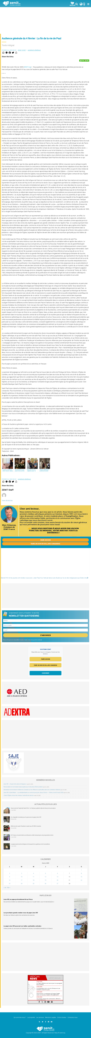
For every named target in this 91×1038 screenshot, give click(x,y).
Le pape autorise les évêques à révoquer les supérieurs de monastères (30, 844)
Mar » (8, 887)
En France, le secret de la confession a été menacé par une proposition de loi (32, 835)
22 (81, 880)
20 (57, 880)
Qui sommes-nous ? (20, 1017)
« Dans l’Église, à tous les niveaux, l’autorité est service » (19, 795)
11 (33, 877)
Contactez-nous (72, 1017)
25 (33, 883)
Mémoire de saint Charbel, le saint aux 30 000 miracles (26, 826)
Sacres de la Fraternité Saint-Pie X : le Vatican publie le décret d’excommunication (33, 808)
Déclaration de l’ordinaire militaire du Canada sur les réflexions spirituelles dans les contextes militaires (32, 789)
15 (81, 877)
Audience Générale (34, 50)
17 (21, 880)
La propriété (31, 1017)
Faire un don (45, 540)
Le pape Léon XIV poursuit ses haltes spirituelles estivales (22, 926)
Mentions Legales (50, 1017)
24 (21, 883)
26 (45, 883)
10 (21, 877)
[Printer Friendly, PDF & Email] (84, 60)
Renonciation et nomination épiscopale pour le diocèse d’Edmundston (23, 787)
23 (9, 883)
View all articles (7, 500)
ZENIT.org (27, 67)
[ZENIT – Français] (25, 3)
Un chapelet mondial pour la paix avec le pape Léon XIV (26, 817)
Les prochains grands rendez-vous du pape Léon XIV (21, 913)
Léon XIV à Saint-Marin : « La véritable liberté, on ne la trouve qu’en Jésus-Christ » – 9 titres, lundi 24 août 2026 (33, 792)
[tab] (37, 977)
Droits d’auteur (61, 1017)
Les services (40, 1017)
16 (9, 880)
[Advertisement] (45, 20)
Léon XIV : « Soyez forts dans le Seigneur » (15, 784)
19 (45, 880)
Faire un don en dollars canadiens (45, 544)
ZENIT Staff (22, 50)
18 (33, 880)
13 (57, 877)
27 (57, 883)
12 (45, 877)
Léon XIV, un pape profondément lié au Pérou (18, 899)
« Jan (5, 887)
